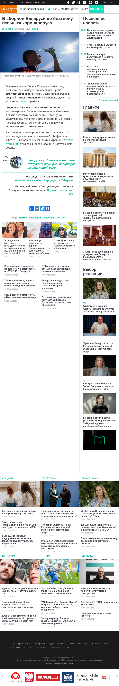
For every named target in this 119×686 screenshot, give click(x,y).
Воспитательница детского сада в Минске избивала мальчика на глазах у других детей (102, 34)
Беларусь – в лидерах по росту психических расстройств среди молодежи (55, 284)
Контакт (28, 647)
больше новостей (108, 100)
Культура (8, 555)
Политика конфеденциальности (59, 664)
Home (49, 9)
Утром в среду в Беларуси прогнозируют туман (101, 46)
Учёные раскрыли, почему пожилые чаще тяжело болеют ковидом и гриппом (19, 283)
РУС (111, 2)
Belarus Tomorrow (16, 2)
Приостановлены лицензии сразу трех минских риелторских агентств (99, 541)
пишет (24, 101)
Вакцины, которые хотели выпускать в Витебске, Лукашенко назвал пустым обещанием (57, 301)
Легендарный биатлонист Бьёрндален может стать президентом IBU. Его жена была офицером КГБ (14, 247)
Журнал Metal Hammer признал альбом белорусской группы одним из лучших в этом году (18, 618)
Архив (72, 643)
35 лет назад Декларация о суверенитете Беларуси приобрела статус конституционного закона (98, 255)
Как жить (65, 9)
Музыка (87, 555)
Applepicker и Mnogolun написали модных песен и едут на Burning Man (19, 591)
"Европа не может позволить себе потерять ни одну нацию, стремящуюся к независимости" (101, 88)
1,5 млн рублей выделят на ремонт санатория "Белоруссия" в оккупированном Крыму (98, 527)
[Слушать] (88, 340)
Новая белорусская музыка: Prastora (96, 614)
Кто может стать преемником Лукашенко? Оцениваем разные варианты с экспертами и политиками (59, 545)
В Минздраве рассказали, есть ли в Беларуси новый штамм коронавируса (56, 269)
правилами (98, 660)
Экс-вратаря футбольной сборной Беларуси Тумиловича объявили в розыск (58, 621)
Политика (49, 478)
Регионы (61, 643)
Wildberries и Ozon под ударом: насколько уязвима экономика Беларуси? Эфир (98, 309)
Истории (75, 9)
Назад (2, 677)
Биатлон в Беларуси (30, 217)
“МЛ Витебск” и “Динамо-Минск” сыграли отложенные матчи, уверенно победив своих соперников (59, 606)
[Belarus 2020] (32, 677)
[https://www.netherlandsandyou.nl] (65, 677)
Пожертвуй (39, 643)
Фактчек (36, 2)
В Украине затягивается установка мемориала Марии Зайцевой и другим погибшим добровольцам (99, 422)
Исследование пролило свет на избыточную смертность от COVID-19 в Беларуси (19, 269)
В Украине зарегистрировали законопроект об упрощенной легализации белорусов (101, 71)
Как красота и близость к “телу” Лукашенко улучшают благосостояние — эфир (99, 386)
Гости (5, 2)
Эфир (44, 2)
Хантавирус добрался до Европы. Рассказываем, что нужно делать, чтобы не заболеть (39, 247)
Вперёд (117, 677)
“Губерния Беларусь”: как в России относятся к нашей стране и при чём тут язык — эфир (99, 347)
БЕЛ (105, 2)
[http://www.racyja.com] (88, 677)
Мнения (84, 9)
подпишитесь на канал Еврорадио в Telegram (43, 180)
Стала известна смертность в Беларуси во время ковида (20, 296)
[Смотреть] (84, 303)
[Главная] (31, 9)
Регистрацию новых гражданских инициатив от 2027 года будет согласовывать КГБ (98, 177)
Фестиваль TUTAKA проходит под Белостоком (99, 603)
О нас (67, 647)
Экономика (90, 478)
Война (56, 9)
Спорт (35, 29)
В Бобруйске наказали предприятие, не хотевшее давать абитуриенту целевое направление (17, 540)
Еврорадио (7, 29)
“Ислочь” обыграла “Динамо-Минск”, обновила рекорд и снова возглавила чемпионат (57, 591)
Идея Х (28, 2)
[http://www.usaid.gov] (99, 677)
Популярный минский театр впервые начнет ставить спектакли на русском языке (17, 605)
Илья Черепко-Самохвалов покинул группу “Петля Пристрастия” (96, 591)
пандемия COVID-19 (54, 217)
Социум (7, 478)
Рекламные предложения (48, 647)
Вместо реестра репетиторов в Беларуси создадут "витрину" (100, 57)
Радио (51, 643)
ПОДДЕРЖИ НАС (96, 9)
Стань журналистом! (20, 643)
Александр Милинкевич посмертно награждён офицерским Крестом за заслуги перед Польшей (96, 458)
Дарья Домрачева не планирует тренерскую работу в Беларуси (64, 244)
